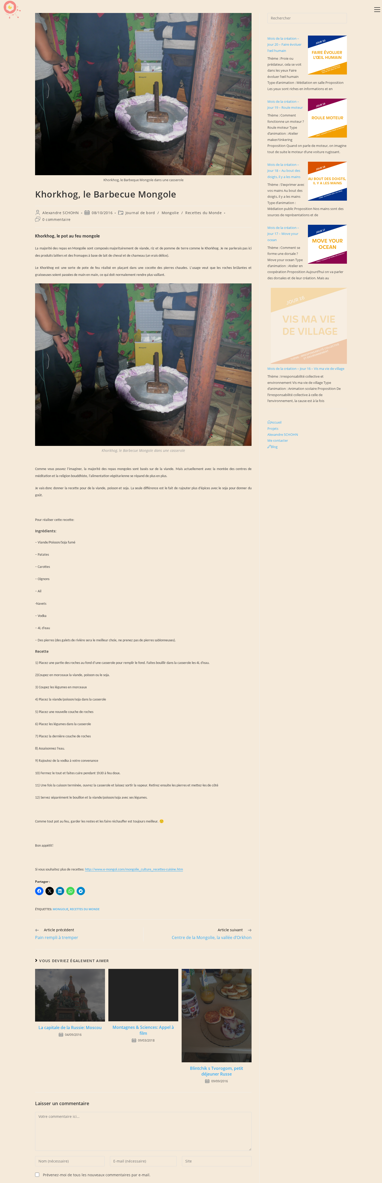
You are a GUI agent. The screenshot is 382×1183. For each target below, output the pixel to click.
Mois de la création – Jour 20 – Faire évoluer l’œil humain (284, 44)
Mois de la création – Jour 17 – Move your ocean (283, 233)
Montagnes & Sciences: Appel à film (143, 1030)
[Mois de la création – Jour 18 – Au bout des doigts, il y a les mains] (327, 181)
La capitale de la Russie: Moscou (70, 1027)
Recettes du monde (85, 909)
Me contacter (277, 440)
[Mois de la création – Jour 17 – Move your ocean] (327, 244)
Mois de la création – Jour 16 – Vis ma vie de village (305, 368)
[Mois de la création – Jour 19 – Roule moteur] (327, 118)
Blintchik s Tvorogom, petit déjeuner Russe (216, 1071)
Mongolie (170, 212)
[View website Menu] (377, 9)
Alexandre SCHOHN (60, 212)
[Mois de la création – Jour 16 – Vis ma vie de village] (309, 326)
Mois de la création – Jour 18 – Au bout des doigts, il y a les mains (283, 170)
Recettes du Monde (203, 212)
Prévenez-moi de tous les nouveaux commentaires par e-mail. (96, 1174)
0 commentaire (56, 219)
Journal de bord (140, 212)
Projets (272, 428)
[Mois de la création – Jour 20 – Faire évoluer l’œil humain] (327, 55)
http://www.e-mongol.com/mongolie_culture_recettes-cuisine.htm (134, 870)
